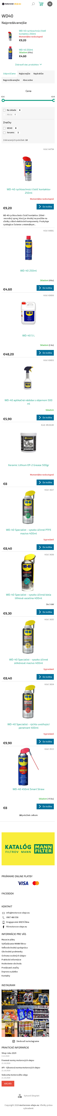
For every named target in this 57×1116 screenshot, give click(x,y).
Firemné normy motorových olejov (18, 1060)
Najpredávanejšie (11, 80)
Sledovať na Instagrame (27, 1041)
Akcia (11, 114)
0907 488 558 (12, 917)
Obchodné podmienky (12, 951)
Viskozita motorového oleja (15, 1075)
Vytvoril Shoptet (31, 1096)
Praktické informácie (11, 959)
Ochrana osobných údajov (14, 955)
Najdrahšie (39, 73)
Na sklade (13, 110)
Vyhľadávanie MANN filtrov (14, 943)
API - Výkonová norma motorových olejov (21, 1067)
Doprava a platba (10, 971)
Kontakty (6, 975)
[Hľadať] (33, 4)
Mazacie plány (8, 939)
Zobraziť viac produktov (27, 64)
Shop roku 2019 (9, 1053)
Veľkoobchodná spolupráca (15, 947)
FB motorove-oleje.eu (16, 926)
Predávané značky (10, 967)
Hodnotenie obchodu (12, 963)
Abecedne (28, 80)
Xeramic (13, 132)
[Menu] (50, 4)
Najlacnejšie (24, 73)
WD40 (11, 128)
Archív (8, 1083)
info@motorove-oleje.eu (18, 912)
